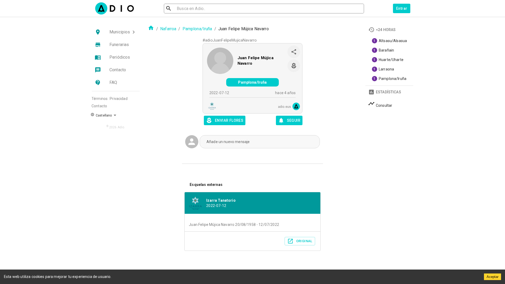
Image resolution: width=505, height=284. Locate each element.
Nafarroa (168, 28)
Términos (100, 99)
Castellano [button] (103, 115)
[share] (293, 51)
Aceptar (492, 277)
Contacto (99, 106)
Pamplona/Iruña (197, 28)
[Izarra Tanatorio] (210, 106)
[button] (115, 32)
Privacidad (119, 99)
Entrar (401, 8)
